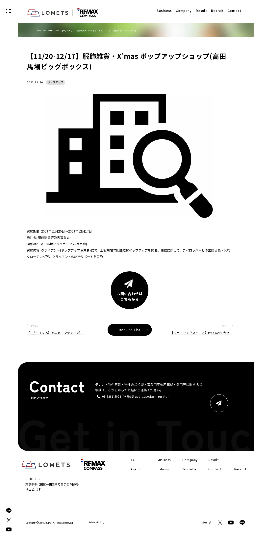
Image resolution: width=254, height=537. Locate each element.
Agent (135, 469)
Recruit (240, 469)
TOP (39, 30)
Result (51, 30)
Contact (214, 469)
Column (163, 469)
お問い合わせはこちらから (129, 296)
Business (164, 459)
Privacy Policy (96, 522)
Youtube (189, 469)
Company (190, 459)
